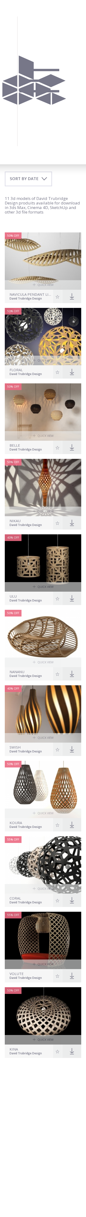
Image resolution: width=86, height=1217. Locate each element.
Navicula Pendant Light (31, 294)
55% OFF (13, 839)
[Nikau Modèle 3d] (43, 487)
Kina (14, 1049)
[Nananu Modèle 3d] (43, 638)
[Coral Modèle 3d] (43, 865)
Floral (16, 370)
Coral (15, 898)
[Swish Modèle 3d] (43, 714)
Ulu (13, 596)
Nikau (15, 521)
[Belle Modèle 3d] (43, 412)
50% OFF (13, 236)
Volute (17, 973)
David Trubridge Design (26, 298)
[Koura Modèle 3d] (43, 789)
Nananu (17, 672)
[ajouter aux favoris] (57, 296)
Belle (15, 445)
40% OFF (13, 538)
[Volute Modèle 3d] (43, 940)
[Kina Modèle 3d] (43, 1016)
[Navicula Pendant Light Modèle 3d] (43, 261)
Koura (16, 822)
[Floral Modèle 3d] (43, 336)
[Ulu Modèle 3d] (43, 563)
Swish (15, 747)
